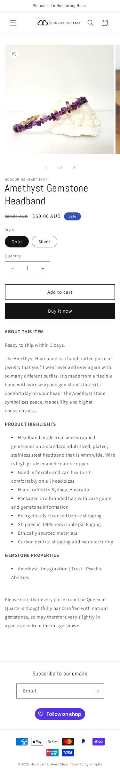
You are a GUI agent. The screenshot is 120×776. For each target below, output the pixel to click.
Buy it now (60, 311)
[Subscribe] (97, 691)
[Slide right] (74, 167)
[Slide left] (46, 167)
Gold (17, 242)
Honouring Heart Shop (49, 764)
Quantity (13, 256)
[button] (13, 23)
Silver (44, 242)
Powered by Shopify (85, 764)
